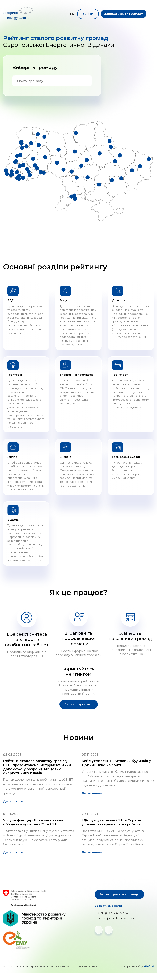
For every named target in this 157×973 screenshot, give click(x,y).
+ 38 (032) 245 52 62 (113, 913)
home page (19, 13)
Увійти (88, 14)
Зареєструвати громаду (123, 14)
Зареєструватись (78, 704)
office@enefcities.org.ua (116, 918)
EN (72, 14)
